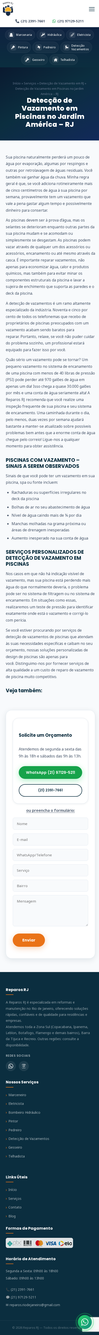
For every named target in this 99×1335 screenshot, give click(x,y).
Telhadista (16, 1156)
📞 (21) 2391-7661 (20, 1289)
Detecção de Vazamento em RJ (61, 83)
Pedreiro (15, 1130)
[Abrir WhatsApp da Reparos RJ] (85, 1322)
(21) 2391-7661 (33, 21)
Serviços (30, 83)
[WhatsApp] (11, 1066)
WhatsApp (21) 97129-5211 (50, 772)
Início (17, 83)
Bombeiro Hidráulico (24, 1112)
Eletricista (16, 1103)
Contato (15, 1207)
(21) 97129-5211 (70, 21)
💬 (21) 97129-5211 (21, 1297)
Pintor (13, 1121)
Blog (12, 1216)
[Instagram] (24, 1066)
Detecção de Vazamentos (28, 1138)
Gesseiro (15, 1147)
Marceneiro (17, 1095)
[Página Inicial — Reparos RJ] (8, 9)
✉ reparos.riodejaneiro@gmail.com (33, 1305)
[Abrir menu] (92, 9)
